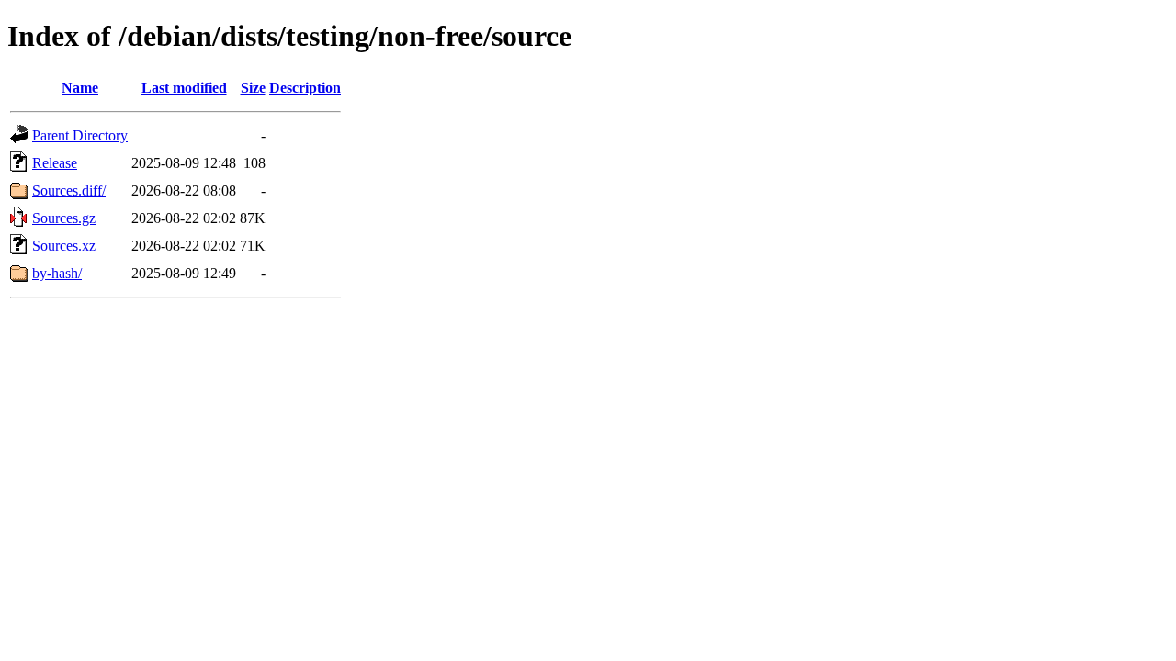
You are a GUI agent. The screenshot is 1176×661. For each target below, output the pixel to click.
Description (305, 87)
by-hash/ (57, 273)
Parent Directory (80, 135)
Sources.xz (64, 245)
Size (253, 87)
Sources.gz (64, 218)
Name (80, 87)
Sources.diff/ (69, 190)
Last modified (184, 87)
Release (54, 163)
